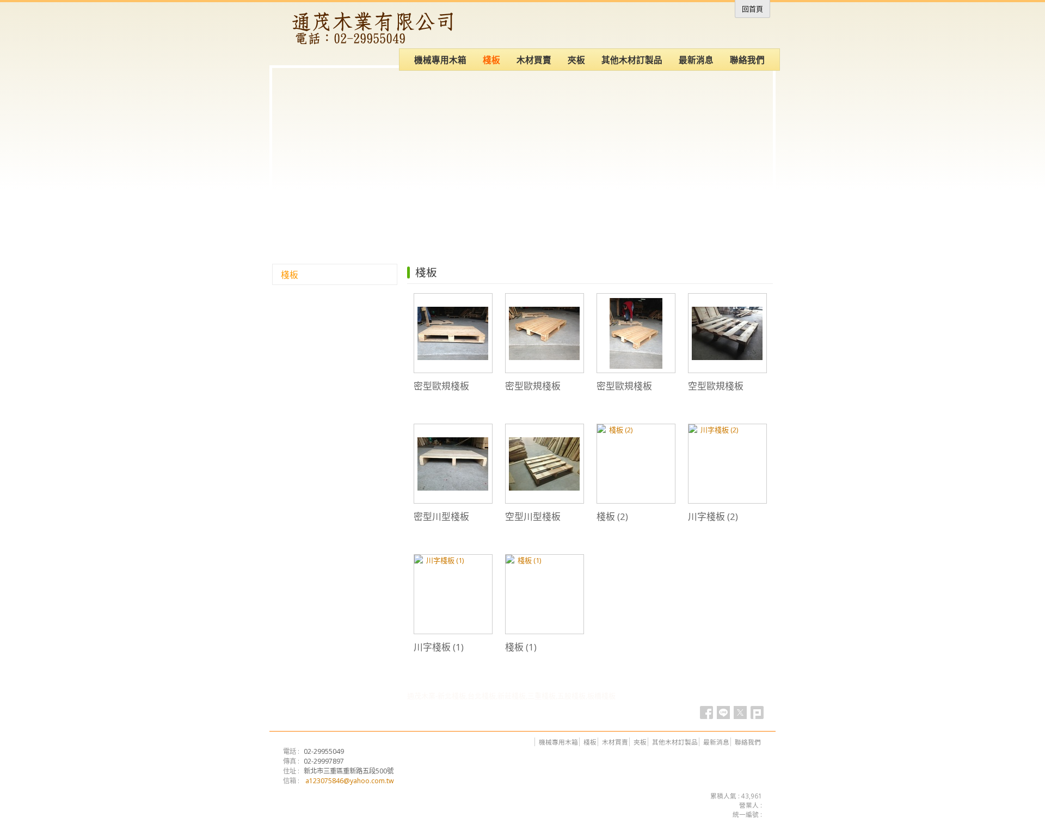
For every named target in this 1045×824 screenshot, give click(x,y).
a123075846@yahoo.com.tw (349, 780)
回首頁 (752, 9)
